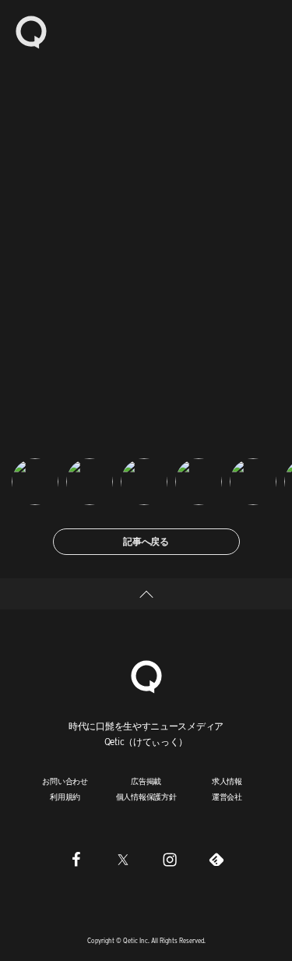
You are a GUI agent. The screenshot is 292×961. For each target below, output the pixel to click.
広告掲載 (146, 781)
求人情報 (227, 781)
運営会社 (227, 796)
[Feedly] (216, 860)
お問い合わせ (65, 781)
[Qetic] (31, 31)
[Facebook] (76, 860)
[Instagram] (169, 860)
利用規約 (65, 796)
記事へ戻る (146, 541)
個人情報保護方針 (146, 796)
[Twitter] (123, 860)
